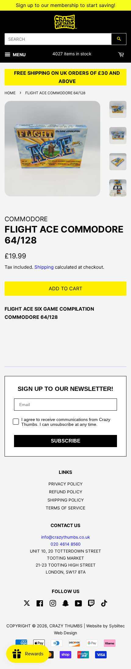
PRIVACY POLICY (65, 483)
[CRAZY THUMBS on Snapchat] (65, 604)
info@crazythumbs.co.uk (65, 537)
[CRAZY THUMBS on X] (26, 604)
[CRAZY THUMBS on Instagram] (52, 604)
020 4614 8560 (66, 544)
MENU (19, 54)
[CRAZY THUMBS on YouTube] (78, 604)
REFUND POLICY (65, 491)
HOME (10, 93)
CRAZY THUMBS (66, 625)
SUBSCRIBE (65, 440)
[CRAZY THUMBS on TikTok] (104, 604)
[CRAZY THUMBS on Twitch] (91, 604)
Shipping (44, 267)
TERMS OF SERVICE (65, 507)
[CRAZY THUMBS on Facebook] (39, 604)
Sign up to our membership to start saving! (65, 5)
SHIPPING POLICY (66, 500)
